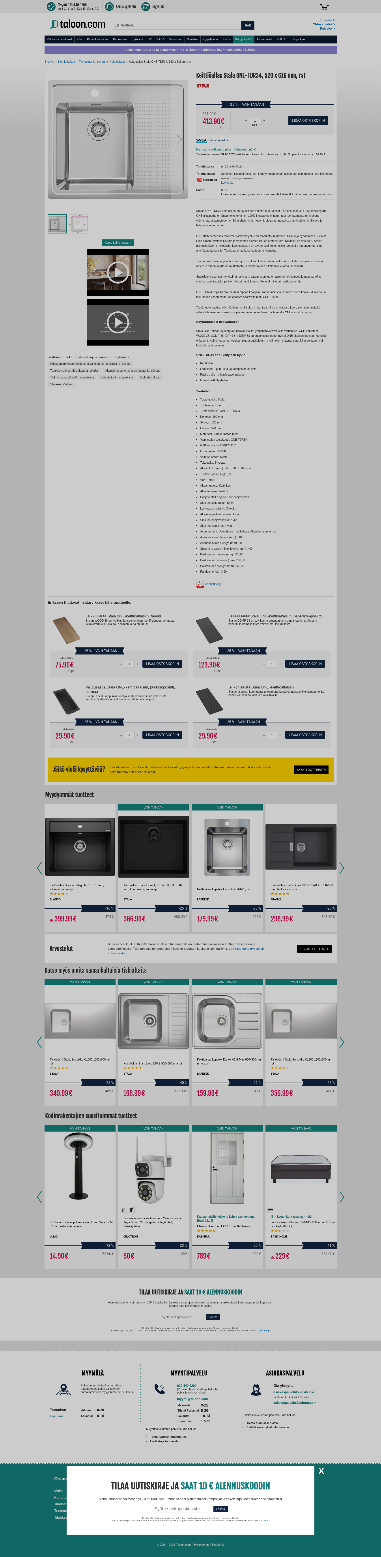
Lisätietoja (264, 1520)
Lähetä (220, 1509)
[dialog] (190, 778)
